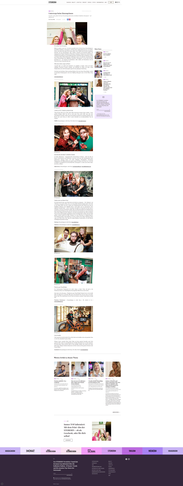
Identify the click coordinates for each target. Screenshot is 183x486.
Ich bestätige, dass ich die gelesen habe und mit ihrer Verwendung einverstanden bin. (103, 114)
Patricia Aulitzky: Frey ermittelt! (107, 54)
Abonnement (68, 440)
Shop (111, 2)
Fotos (94, 2)
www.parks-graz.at (82, 120)
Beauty (74, 2)
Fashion (69, 2)
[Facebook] (68, 19)
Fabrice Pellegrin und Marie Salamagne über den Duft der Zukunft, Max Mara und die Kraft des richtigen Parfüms (107, 86)
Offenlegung (95, 461)
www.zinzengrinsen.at (58, 76)
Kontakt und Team (96, 470)
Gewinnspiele (100, 2)
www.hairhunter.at (76, 224)
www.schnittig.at (75, 222)
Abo (106, 2)
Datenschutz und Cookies (98, 468)
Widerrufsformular (96, 466)
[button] (2, 484)
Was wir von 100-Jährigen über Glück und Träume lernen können (107, 64)
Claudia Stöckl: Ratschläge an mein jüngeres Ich (107, 74)
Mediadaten (95, 473)
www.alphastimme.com (86, 166)
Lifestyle (78, 2)
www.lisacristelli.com (77, 166)
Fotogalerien (111, 470)
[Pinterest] (70, 19)
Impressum (94, 463)
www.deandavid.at (84, 349)
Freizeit (84, 2)
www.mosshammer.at (58, 301)
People (89, 2)
